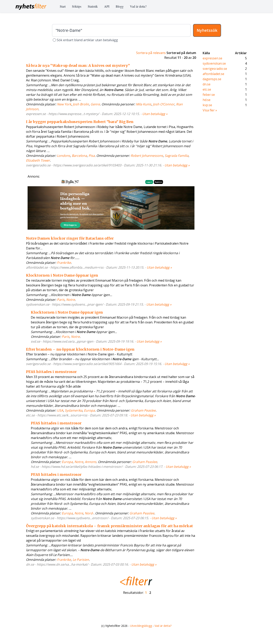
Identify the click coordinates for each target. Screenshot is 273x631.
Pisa (92, 155)
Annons (90, 462)
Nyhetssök (207, 30)
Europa (89, 410)
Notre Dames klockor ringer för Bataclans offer (70, 238)
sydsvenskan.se (214, 63)
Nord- (89, 513)
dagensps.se (212, 79)
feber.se (209, 94)
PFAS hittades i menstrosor (51, 371)
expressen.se (212, 58)
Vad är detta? (138, 6)
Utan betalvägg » (154, 114)
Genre (95, 104)
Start (63, 6)
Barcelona (79, 155)
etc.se (207, 89)
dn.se (206, 84)
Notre (70, 299)
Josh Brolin (81, 104)
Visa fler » (210, 110)
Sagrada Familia (176, 155)
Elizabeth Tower (38, 160)
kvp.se (207, 105)
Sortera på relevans (151, 53)
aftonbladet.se (213, 74)
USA (60, 410)
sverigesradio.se (215, 68)
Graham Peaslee (143, 410)
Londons (63, 155)
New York (64, 104)
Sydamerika (73, 410)
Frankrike (64, 262)
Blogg (120, 6)
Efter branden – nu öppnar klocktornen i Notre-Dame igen (80, 349)
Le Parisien (81, 559)
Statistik (93, 6)
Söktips (76, 6)
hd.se (206, 100)
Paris (61, 299)
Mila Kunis (143, 104)
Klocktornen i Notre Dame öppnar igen (62, 275)
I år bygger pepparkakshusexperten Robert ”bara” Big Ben (80, 121)
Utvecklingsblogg (141, 626)
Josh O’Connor (163, 104)
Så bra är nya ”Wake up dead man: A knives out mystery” (78, 65)
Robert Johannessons (147, 155)
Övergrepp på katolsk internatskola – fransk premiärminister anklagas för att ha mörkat (109, 526)
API (106, 6)
